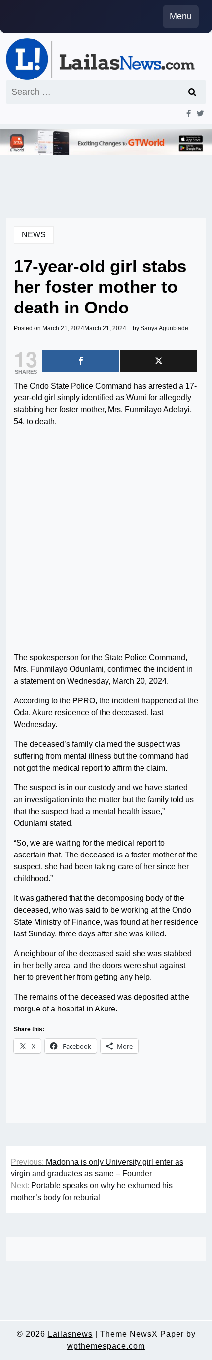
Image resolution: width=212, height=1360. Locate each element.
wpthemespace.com (106, 1346)
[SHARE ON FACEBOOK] (80, 361)
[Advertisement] (106, 541)
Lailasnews (70, 1334)
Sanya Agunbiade (164, 328)
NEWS (34, 235)
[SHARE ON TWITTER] (158, 361)
